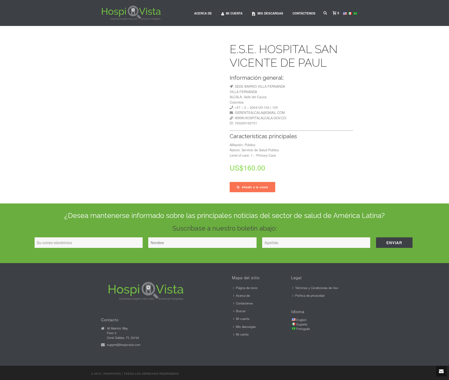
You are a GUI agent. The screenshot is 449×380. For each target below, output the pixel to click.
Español (301, 324)
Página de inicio (246, 288)
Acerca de (203, 13)
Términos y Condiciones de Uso (316, 288)
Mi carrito (242, 334)
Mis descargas (270, 13)
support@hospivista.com (124, 345)
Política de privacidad (309, 295)
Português (303, 328)
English (301, 320)
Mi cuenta (234, 13)
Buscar (241, 311)
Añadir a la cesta (255, 187)
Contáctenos (304, 13)
